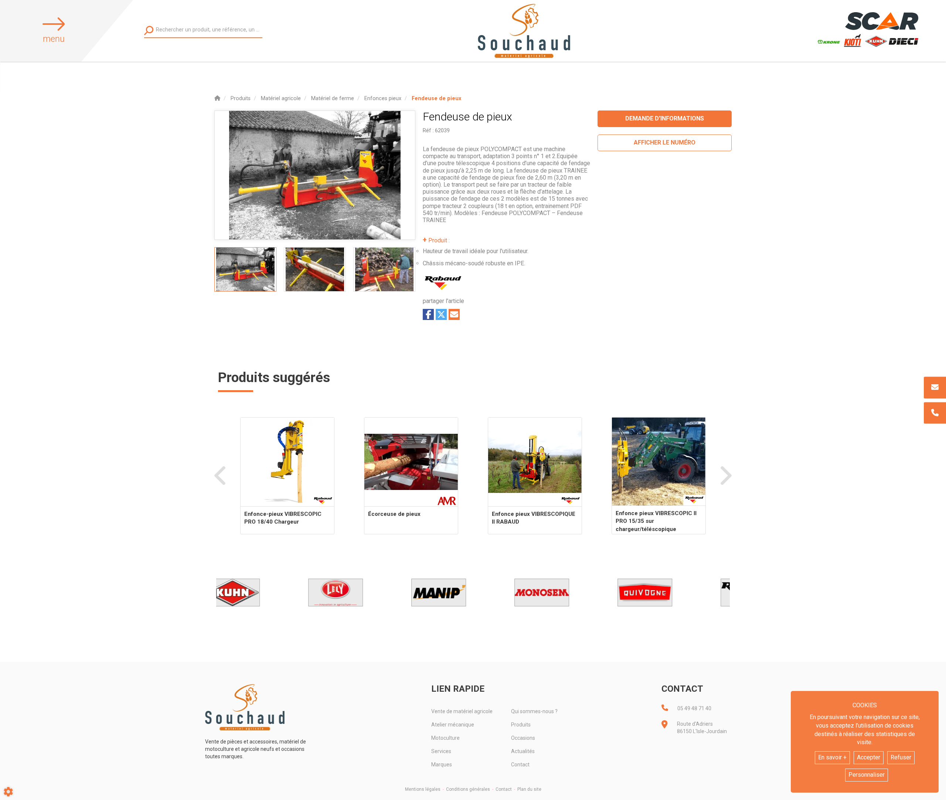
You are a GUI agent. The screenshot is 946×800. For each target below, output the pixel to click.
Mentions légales (422, 789)
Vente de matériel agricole (462, 711)
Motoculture (445, 738)
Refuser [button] (901, 757)
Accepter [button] (868, 757)
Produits (521, 725)
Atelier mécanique (452, 725)
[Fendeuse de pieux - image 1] (245, 269)
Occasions (523, 738)
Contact (520, 764)
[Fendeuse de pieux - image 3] (384, 269)
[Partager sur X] (441, 314)
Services (441, 751)
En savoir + (832, 757)
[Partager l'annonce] (454, 314)
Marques (441, 764)
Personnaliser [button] (866, 774)
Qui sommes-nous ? (534, 711)
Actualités (523, 751)
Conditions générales (468, 789)
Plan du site (529, 789)
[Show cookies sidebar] (8, 791)
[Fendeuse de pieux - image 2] (315, 269)
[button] (436, 98)
